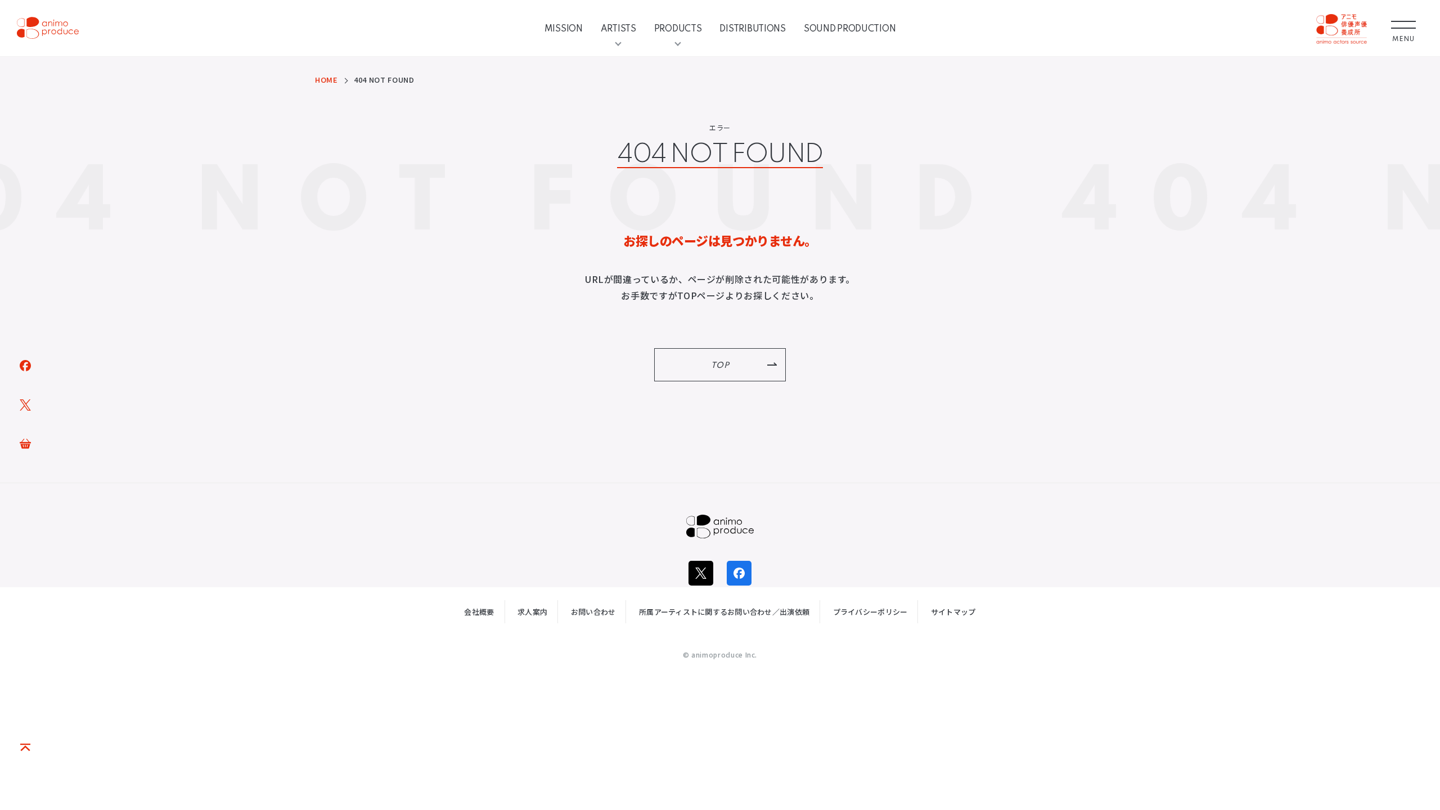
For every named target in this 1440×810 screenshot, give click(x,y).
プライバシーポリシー (870, 611)
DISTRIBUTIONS (752, 28)
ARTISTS (618, 28)
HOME (326, 79)
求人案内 (532, 611)
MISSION (563, 28)
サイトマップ (953, 611)
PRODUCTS (678, 28)
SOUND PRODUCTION (850, 28)
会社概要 (479, 611)
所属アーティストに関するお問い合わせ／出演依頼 (724, 611)
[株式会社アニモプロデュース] (48, 28)
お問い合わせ (593, 611)
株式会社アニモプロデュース (720, 526)
